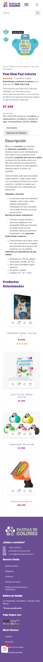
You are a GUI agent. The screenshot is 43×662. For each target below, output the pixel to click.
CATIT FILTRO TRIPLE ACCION (21, 396)
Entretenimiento (23, 67)
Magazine (9, 571)
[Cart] (37, 5)
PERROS (12, 67)
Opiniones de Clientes (16, 133)
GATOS (26, 122)
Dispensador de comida (21, 444)
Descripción (11, 128)
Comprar (30, 323)
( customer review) (22, 78)
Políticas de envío (13, 582)
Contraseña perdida (13, 652)
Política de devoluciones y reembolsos (16, 588)
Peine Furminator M (21, 501)
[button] (26, 4)
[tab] (11, 127)
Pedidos (8, 636)
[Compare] (24, 323)
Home (5, 67)
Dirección (9, 642)
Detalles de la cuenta (14, 647)
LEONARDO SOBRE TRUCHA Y (21, 334)
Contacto (9, 576)
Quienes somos (11, 566)
